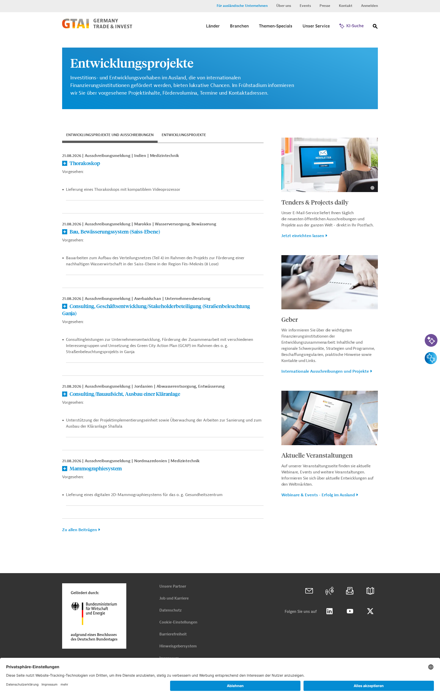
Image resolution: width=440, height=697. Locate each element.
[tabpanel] (163, 345)
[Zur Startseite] (97, 27)
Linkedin (329, 611)
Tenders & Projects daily (315, 202)
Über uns (283, 6)
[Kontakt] (309, 591)
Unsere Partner (172, 586)
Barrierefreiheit (173, 634)
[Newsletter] (350, 591)
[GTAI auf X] (370, 611)
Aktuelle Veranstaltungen (317, 455)
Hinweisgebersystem (178, 646)
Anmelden (369, 6)
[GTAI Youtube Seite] (350, 611)
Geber (289, 319)
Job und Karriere (174, 598)
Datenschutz (170, 610)
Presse (325, 6)
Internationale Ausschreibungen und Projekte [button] (325, 371)
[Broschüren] (370, 591)
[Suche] (375, 27)
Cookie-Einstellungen (178, 622)
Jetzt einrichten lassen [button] (302, 235)
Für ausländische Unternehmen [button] (242, 6)
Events (305, 6)
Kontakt (345, 6)
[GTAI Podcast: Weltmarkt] (329, 591)
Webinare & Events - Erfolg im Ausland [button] (318, 495)
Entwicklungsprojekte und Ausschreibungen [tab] (110, 135)
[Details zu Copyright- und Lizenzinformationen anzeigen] (372, 188)
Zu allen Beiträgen (79, 529)
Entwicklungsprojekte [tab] (184, 135)
